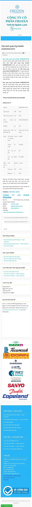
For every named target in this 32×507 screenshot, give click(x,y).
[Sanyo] (16, 383)
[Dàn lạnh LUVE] (16, 365)
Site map (6, 479)
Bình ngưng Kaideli (8, 245)
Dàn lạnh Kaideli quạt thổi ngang (12, 256)
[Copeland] (16, 395)
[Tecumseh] (16, 348)
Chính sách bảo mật (9, 477)
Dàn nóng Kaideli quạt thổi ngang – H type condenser (14, 240)
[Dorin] (16, 354)
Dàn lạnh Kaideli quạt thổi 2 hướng (12, 258)
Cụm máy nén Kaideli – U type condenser (14, 273)
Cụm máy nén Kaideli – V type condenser (14, 275)
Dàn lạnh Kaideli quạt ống (15, 53)
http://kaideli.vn (15, 208)
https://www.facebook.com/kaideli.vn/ (13, 212)
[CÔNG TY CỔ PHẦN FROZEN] (17, 9)
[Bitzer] (16, 342)
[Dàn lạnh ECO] (16, 377)
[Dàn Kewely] (16, 371)
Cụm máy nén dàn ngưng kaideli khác (13, 449)
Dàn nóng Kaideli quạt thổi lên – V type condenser (16, 243)
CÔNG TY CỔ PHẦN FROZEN (17, 19)
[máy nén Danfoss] (16, 389)
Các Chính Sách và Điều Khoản (12, 475)
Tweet (5, 229)
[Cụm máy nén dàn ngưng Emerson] (16, 359)
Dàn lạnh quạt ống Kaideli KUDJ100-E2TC (17, 221)
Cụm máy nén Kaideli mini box (11, 271)
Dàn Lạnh (6, 53)
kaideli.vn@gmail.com (17, 206)
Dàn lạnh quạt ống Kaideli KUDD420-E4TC (15, 217)
